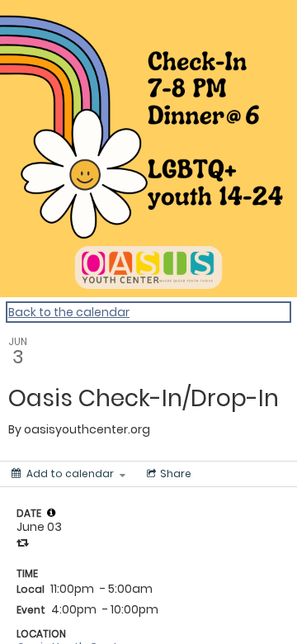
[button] (51, 513)
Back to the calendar (69, 312)
